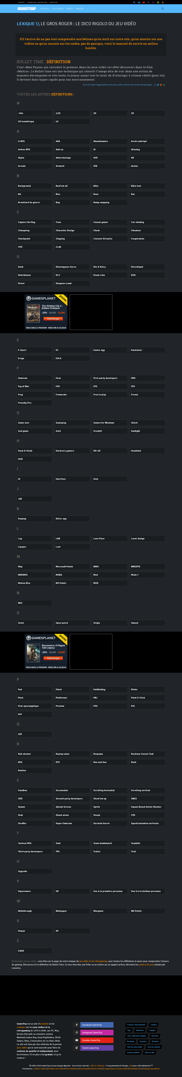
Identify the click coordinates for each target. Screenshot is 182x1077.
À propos (143, 1041)
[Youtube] (143, 2)
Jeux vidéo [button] (58, 8)
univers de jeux (146, 964)
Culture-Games (40, 1068)
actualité (44, 1023)
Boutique (130, 1041)
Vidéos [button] (69, 8)
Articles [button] (45, 8)
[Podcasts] (158, 2)
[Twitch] (148, 2)
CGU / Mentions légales (136, 1036)
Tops (129, 1030)
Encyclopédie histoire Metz (90, 1068)
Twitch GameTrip (90, 1048)
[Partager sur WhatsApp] (164, 84)
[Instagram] (153, 2)
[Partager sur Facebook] (155, 84)
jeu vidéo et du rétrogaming (93, 961)
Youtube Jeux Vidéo (56, 1068)
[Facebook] (134, 2)
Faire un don (150, 1052)
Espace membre (133, 1052)
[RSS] (163, 2)
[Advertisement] (136, 312)
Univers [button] (80, 8)
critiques (21, 1027)
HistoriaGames (71, 1068)
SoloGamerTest (135, 1068)
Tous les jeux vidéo (134, 1047)
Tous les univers (153, 1047)
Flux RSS (154, 1036)
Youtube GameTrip (91, 1040)
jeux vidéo (22, 1047)
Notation (155, 1041)
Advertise (53, 2)
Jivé (131, 1065)
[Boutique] (139, 2)
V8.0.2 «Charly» (98, 1065)
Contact (21, 2)
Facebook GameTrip (92, 1025)
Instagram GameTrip (92, 1032)
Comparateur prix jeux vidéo (116, 1068)
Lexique (154, 1025)
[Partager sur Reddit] (161, 84)
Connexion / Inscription (37, 2)
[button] (87, 9)
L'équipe (152, 1030)
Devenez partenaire (151, 1068)
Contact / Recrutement (136, 1025)
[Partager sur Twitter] (158, 84)
